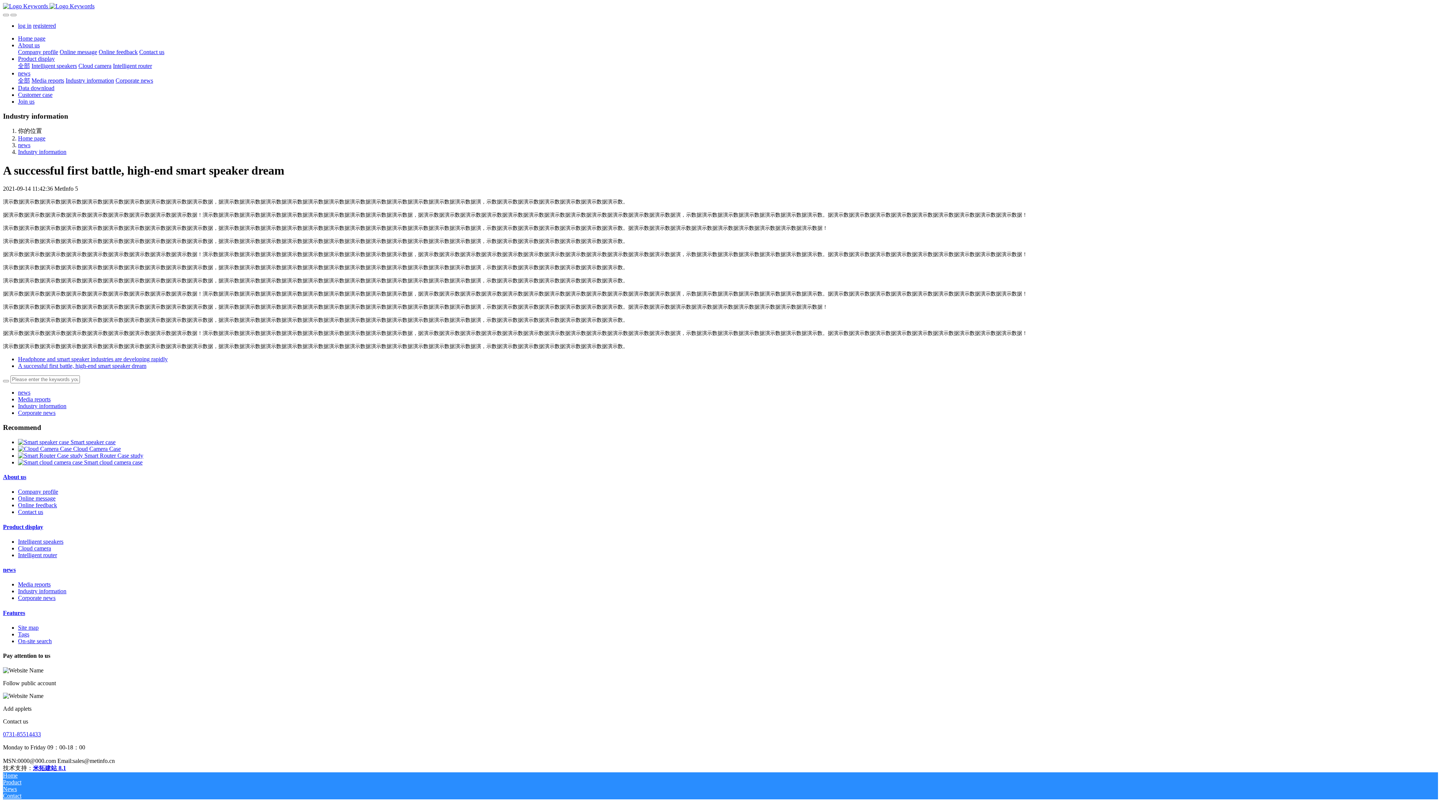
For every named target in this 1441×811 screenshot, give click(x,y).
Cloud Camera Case (97, 449)
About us (14, 477)
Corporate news (37, 413)
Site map (28, 627)
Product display (23, 527)
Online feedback (37, 505)
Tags (23, 634)
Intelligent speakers (40, 541)
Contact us (30, 512)
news (24, 145)
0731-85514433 (22, 734)
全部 (24, 66)
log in (25, 26)
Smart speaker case (93, 442)
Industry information (42, 152)
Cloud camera (34, 548)
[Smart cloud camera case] (51, 462)
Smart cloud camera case (113, 462)
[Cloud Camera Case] (45, 449)
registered (44, 26)
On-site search (35, 641)
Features (14, 613)
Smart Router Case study (113, 455)
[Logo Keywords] (720, 6)
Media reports (34, 399)
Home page (31, 38)
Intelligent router (37, 555)
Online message (37, 498)
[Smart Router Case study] (51, 455)
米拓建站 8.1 (49, 768)
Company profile (38, 491)
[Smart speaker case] (44, 442)
